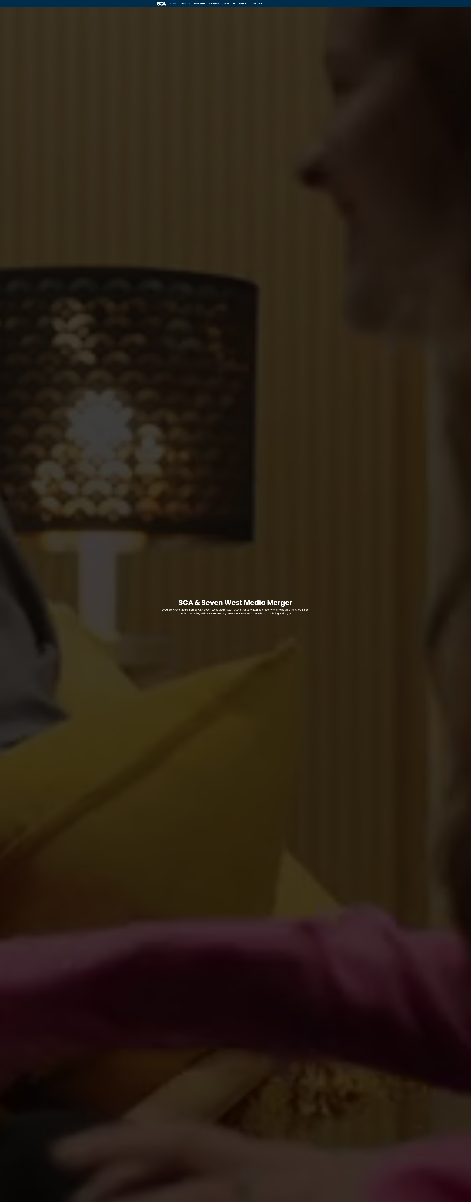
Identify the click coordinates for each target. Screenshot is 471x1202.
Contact (256, 3)
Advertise (199, 3)
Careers (214, 3)
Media (242, 3)
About (184, 3)
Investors (229, 3)
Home (173, 3)
